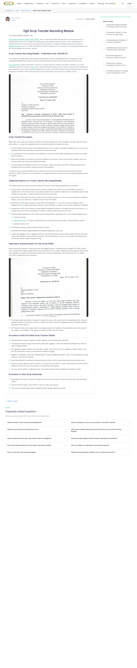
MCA (63, 3)
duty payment (13, 65)
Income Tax (55, 3)
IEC (22, 205)
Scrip (33, 67)
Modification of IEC (20, 220)
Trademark (39, 3)
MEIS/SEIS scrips (14, 46)
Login (129, 3)
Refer (99, 3)
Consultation (83, 3)
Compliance (72, 3)
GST (47, 3)
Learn (17, 10)
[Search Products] (122, 3)
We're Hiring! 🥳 (110, 3)
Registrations (29, 3)
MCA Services (26, 10)
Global (92, 3)
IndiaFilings (9, 10)
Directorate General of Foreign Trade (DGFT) (24, 39)
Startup (19, 3)
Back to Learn (13, 401)
